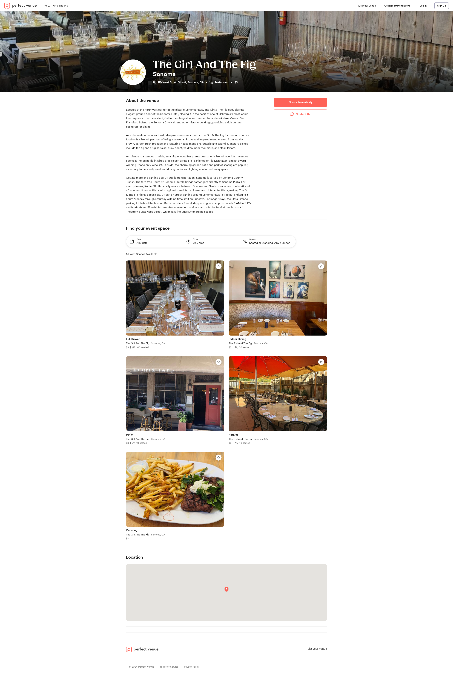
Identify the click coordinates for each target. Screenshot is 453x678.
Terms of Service (169, 666)
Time (195, 239)
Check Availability (300, 102)
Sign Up (441, 5)
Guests (252, 239)
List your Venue (317, 648)
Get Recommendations (397, 5)
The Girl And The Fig (138, 343)
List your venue (367, 5)
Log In (423, 5)
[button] (226, 589)
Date (138, 239)
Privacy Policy (191, 666)
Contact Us (303, 114)
